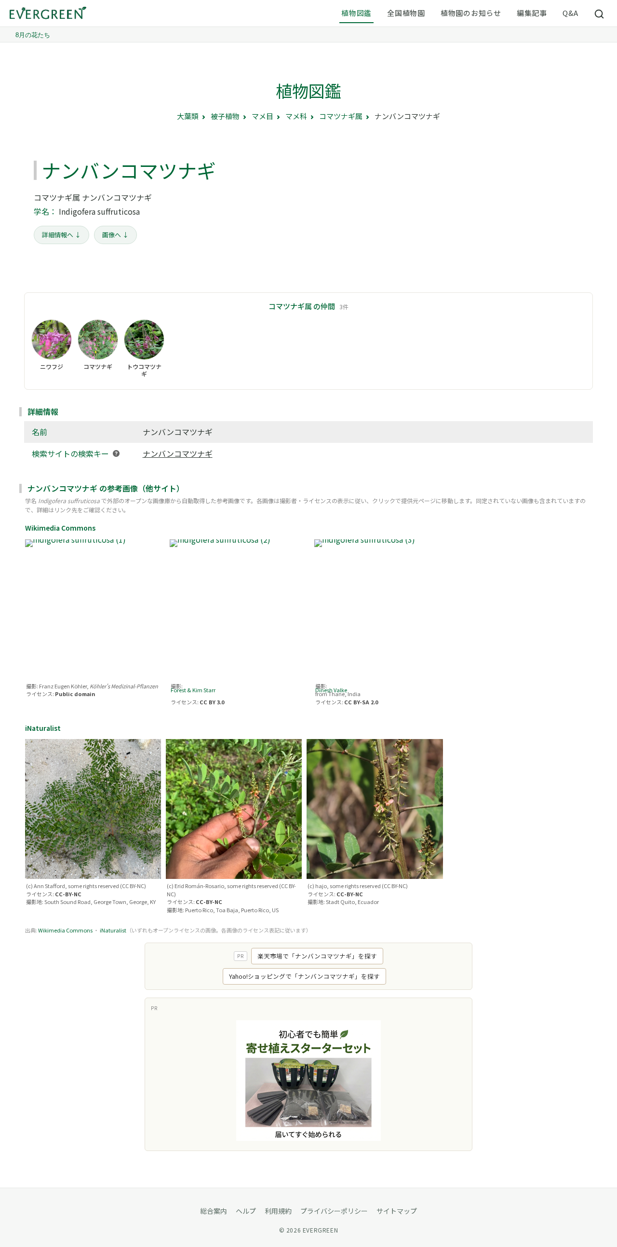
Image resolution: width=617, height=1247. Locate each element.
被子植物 (225, 116)
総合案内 (213, 1211)
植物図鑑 (356, 13)
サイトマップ (396, 1211)
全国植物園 (406, 13)
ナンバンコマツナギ (178, 453)
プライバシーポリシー (334, 1211)
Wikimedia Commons (65, 930)
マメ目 (262, 116)
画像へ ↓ (115, 234)
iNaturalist (113, 930)
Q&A (570, 13)
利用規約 (278, 1211)
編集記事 (532, 13)
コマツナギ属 (340, 116)
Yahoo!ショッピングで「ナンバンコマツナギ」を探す (304, 976)
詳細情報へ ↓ (61, 234)
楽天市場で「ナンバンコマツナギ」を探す (317, 955)
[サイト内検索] (599, 13)
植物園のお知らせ (471, 13)
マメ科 (296, 116)
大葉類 (188, 116)
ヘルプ (246, 1211)
